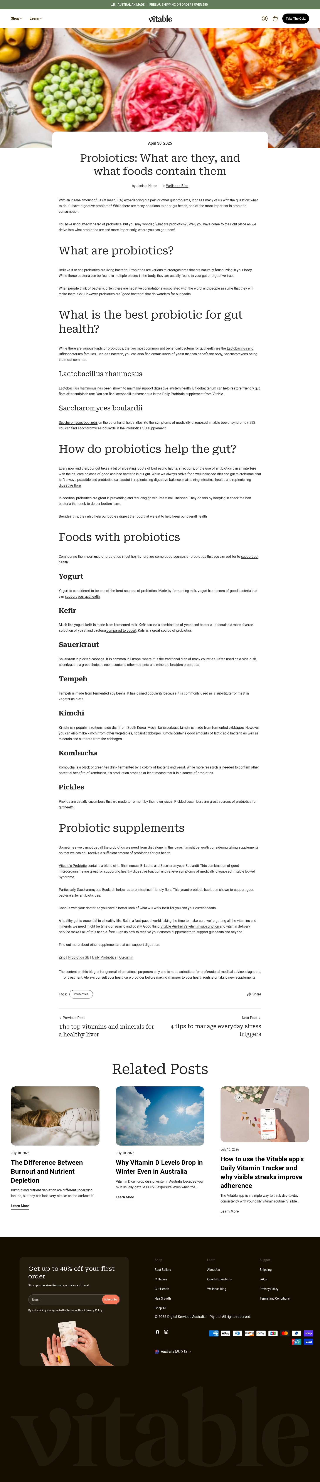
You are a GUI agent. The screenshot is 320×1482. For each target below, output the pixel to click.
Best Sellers (163, 1269)
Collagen (161, 1279)
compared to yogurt (121, 630)
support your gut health (82, 596)
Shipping (266, 1269)
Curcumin (126, 957)
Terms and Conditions (275, 1298)
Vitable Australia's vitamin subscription (190, 926)
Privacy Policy (269, 1289)
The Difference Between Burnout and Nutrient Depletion (47, 1171)
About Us (213, 1269)
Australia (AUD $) (174, 1352)
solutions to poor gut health (166, 206)
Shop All (160, 1308)
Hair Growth (163, 1298)
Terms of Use (75, 1310)
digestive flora (70, 485)
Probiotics (81, 994)
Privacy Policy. (94, 1310)
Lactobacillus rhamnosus (78, 388)
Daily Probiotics (104, 957)
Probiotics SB (136, 428)
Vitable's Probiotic (73, 866)
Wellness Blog (177, 186)
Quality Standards (219, 1279)
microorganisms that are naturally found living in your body (208, 270)
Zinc (62, 957)
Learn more (20, 1206)
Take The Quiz (296, 18)
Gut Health (162, 1289)
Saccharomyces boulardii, (78, 422)
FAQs (263, 1279)
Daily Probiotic (173, 394)
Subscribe (111, 1299)
